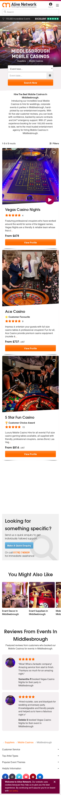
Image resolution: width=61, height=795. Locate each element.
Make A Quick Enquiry (19, 545)
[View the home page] (19, 5)
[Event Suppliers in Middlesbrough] (42, 595)
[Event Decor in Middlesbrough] (15, 595)
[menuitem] (30, 749)
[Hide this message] (54, 782)
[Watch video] (49, 199)
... (12, 230)
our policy (13, 790)
